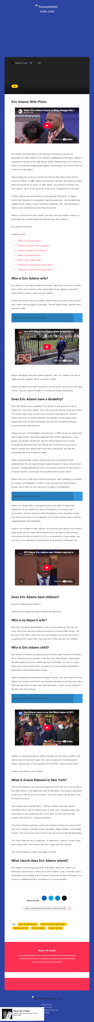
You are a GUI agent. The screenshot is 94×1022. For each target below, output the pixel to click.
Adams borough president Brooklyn (53, 924)
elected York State (55, 928)
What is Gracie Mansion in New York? (34, 265)
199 (39, 63)
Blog (14, 86)
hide (22, 234)
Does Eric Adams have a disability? (33, 246)
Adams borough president (28, 924)
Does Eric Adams (38, 928)
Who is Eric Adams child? (29, 260)
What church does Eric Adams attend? (35, 270)
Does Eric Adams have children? (32, 250)
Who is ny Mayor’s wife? (29, 255)
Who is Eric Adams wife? (29, 241)
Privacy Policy (46, 1004)
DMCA (47, 1012)
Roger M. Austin (47, 950)
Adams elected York (21, 928)
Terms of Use (46, 1007)
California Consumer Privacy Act (46, 1010)
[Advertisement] (47, 33)
